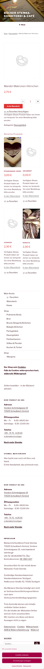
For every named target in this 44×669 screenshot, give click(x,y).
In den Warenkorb (13, 106)
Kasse (9, 305)
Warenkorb (12, 301)
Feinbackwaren (14, 339)
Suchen (8, 638)
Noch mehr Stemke (13, 442)
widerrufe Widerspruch (15, 373)
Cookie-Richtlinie (17, 666)
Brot (9, 319)
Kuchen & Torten (14, 347)
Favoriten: (14, 297)
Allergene (11, 357)
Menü (23, 25)
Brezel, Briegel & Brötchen (19, 323)
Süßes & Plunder (14, 343)
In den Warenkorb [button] (12, 196)
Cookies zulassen (22, 655)
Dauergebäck (13, 33)
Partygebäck (12, 331)
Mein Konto (9, 293)
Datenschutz (27, 666)
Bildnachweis (32, 626)
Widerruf (35, 630)
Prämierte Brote (14, 314)
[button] (16, 111)
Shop (5, 33)
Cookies (22, 367)
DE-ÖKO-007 (26, 559)
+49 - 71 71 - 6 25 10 (13, 433)
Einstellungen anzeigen (22, 661)
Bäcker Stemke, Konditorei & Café (19, 14)
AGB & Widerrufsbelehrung (16, 630)
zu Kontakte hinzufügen (13, 436)
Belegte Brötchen (15, 327)
